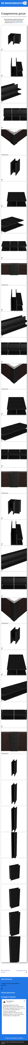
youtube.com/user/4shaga (9, 989)
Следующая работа (21, 970)
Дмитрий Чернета (18, 22)
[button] (2, 1016)
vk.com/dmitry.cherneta (9, 987)
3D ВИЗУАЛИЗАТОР (12, 3)
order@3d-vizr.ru (11, 985)
